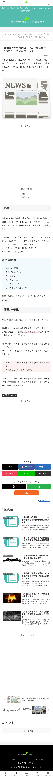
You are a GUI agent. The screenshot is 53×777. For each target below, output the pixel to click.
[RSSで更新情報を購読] (26, 492)
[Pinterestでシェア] (14, 679)
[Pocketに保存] (32, 672)
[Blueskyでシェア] (32, 666)
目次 (23, 189)
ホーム (13, 759)
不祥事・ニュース (11, 395)
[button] (43, 473)
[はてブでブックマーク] (20, 672)
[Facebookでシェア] (9, 672)
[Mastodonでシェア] (20, 666)
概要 (23, 194)
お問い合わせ (39, 759)
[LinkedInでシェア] (26, 679)
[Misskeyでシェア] (44, 666)
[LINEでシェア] (44, 672)
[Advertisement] (26, 154)
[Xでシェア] (9, 666)
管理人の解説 (26, 197)
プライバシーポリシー (26, 763)
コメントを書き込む (26, 731)
